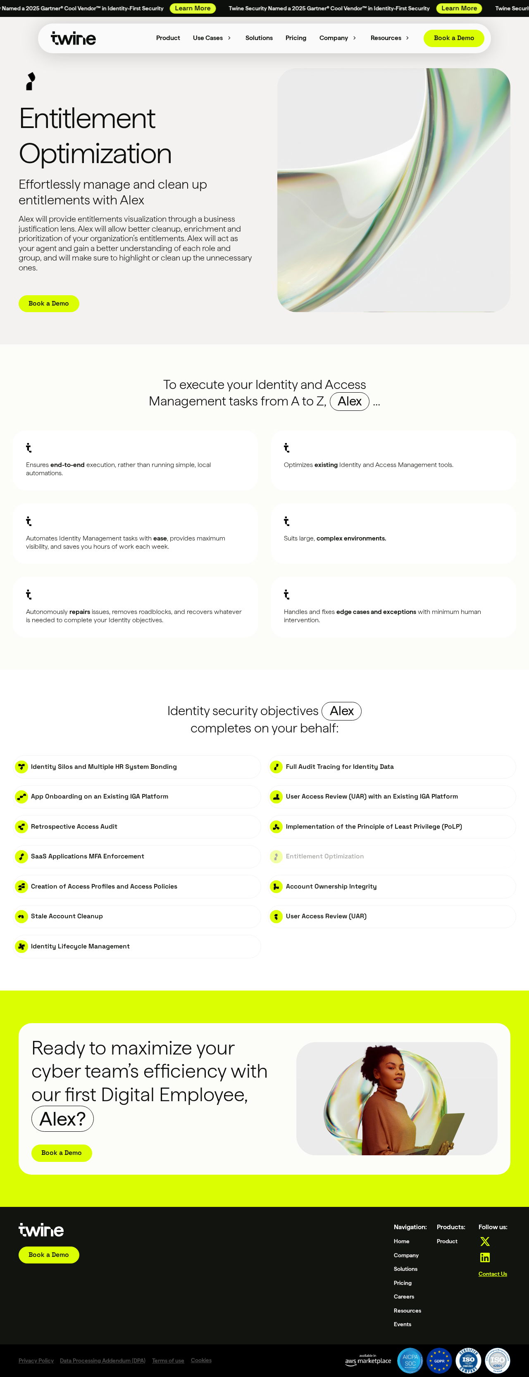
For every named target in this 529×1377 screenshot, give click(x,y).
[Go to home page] (41, 1230)
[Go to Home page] (73, 38)
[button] (213, 38)
